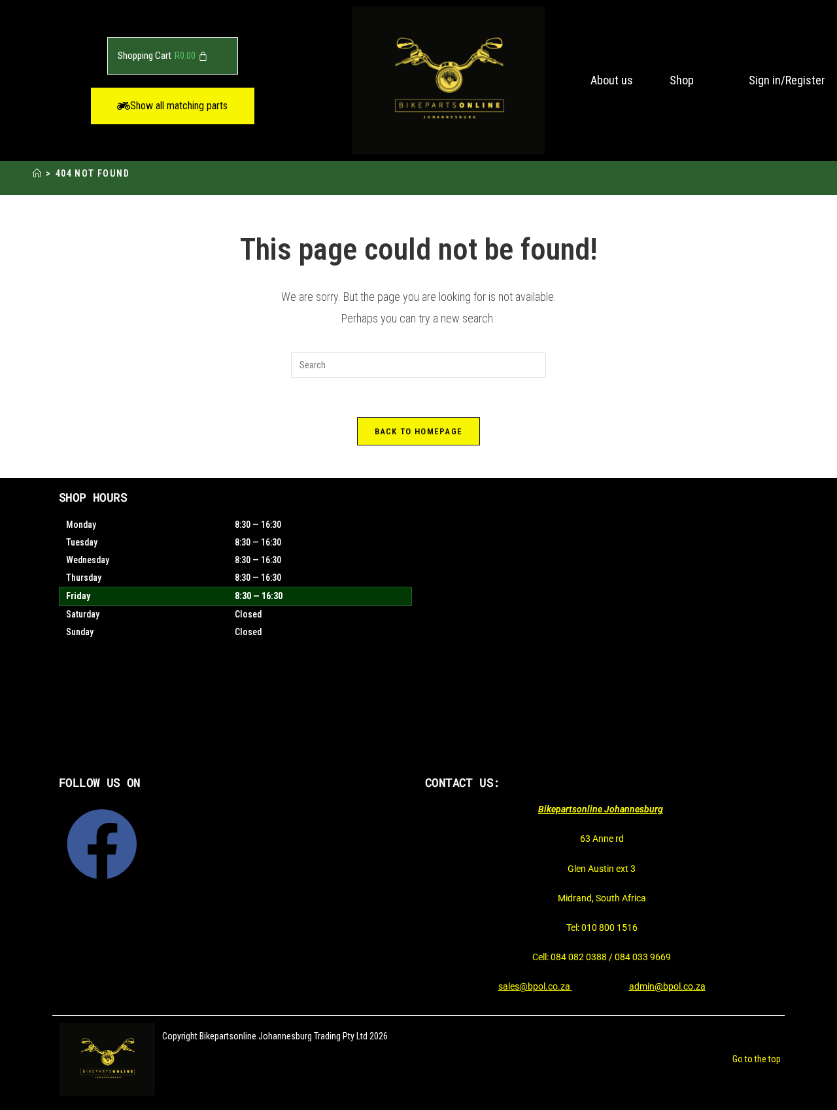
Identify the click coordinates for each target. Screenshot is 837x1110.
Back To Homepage (419, 431)
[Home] (37, 174)
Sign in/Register (787, 80)
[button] (172, 106)
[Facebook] (102, 844)
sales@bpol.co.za (535, 986)
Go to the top (756, 1059)
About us (611, 80)
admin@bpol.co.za (667, 986)
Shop (682, 80)
